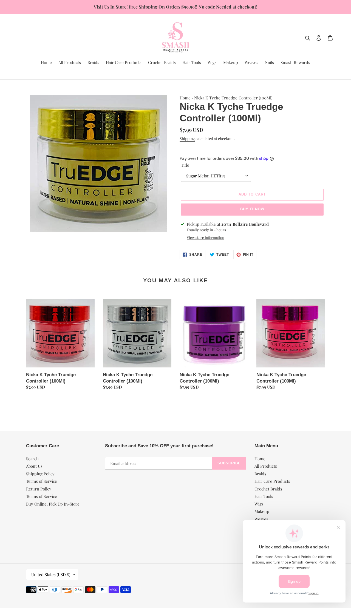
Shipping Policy (40, 473)
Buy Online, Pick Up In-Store (53, 504)
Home (185, 98)
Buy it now (252, 209)
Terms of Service (41, 481)
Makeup (261, 511)
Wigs (259, 504)
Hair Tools (263, 496)
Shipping (187, 138)
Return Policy (38, 489)
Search (32, 458)
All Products (265, 466)
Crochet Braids (268, 489)
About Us (34, 466)
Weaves (261, 519)
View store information (205, 237)
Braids (260, 473)
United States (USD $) (50, 574)
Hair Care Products (272, 481)
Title (185, 165)
